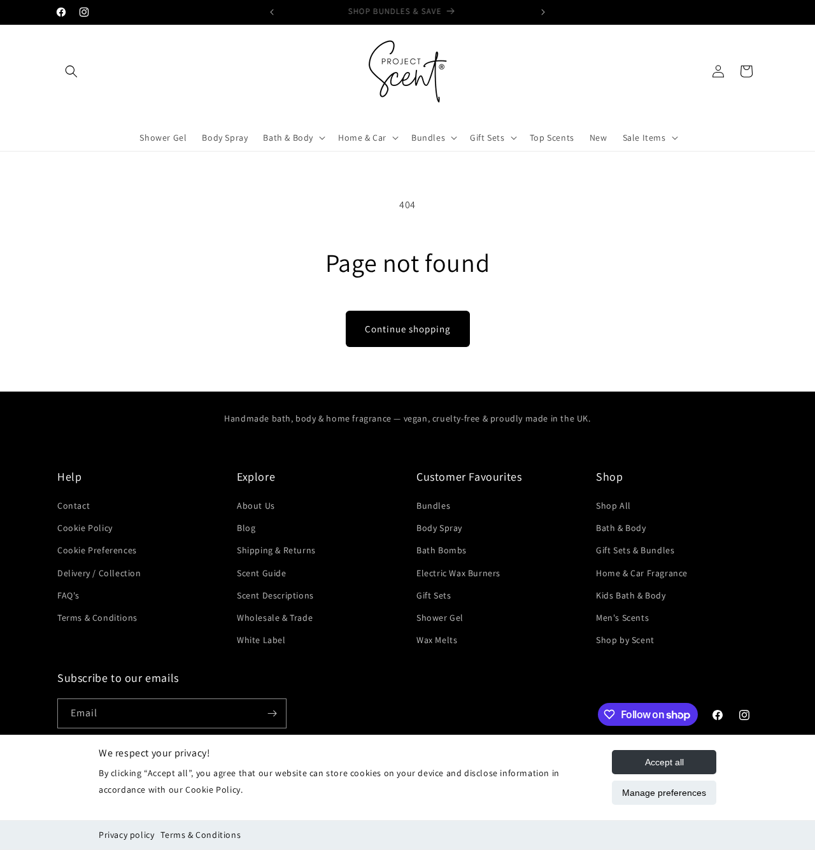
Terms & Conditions (200, 834)
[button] (71, 71)
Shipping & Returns (276, 550)
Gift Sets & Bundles (635, 550)
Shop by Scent (625, 640)
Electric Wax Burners (458, 573)
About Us (256, 505)
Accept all (664, 762)
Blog (246, 528)
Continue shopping (408, 329)
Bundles (433, 505)
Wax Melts (436, 640)
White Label (261, 640)
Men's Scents (622, 617)
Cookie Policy (85, 528)
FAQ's (68, 595)
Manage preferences (664, 793)
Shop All (613, 505)
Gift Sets (433, 595)
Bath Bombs (441, 550)
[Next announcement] (543, 12)
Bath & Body (621, 528)
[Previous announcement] (272, 12)
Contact (73, 505)
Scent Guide (262, 573)
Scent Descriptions (275, 595)
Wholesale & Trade (275, 617)
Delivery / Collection (99, 573)
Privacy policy (126, 834)
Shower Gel (440, 617)
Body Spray (439, 528)
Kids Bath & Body (631, 595)
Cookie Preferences (97, 550)
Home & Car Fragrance (642, 573)
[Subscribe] (272, 713)
